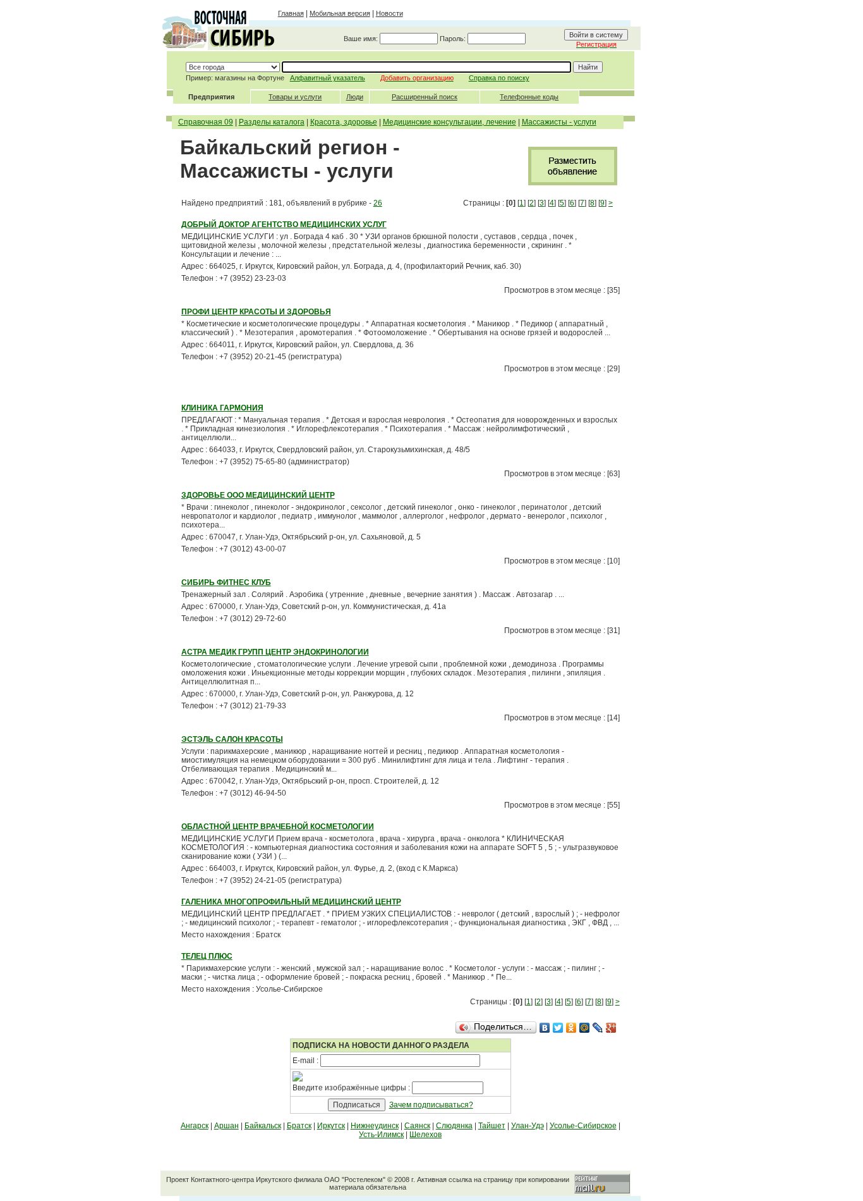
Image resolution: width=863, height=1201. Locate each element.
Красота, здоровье (343, 122)
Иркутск (331, 1125)
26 (377, 203)
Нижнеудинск (375, 1125)
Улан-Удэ (527, 1125)
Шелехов (425, 1134)
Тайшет (491, 1125)
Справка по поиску (499, 78)
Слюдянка (454, 1125)
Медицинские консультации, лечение (449, 122)
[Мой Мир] (584, 1027)
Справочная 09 (205, 122)
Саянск (417, 1125)
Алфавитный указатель (327, 78)
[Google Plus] (611, 1027)
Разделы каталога (272, 122)
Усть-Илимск (381, 1134)
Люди (354, 97)
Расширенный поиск (424, 97)
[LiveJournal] (598, 1027)
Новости (389, 13)
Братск (299, 1125)
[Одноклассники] (571, 1027)
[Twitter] (558, 1027)
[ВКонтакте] (545, 1027)
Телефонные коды (529, 97)
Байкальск (262, 1125)
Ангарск (194, 1125)
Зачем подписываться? (431, 1104)
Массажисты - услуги (559, 122)
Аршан (226, 1125)
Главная (291, 13)
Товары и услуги (295, 97)
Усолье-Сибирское (583, 1125)
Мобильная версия (340, 13)
